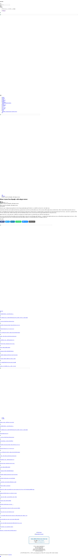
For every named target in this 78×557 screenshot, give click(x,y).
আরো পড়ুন (1, 311)
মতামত (8, 111)
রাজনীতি (3, 101)
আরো (3, 110)
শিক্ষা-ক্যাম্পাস (15, 111)
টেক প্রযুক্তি (4, 107)
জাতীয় (3, 99)
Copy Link (32, 221)
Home (3, 97)
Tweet (8, 221)
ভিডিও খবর (5, 111)
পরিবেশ (3, 111)
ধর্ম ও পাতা (3, 108)
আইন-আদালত (4, 104)
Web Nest (10, 554)
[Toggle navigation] (0, 95)
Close (1, 7)
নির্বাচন (3, 109)
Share (3, 221)
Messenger (25, 221)
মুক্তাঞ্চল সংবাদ (11, 111)
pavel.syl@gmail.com (40, 542)
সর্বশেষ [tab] (3, 417)
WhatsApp (19, 221)
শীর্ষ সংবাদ (3, 98)
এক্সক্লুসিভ (3, 105)
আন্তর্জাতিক (3, 100)
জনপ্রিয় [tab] (3, 418)
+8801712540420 (41, 540)
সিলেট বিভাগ (3, 102)
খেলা (2, 106)
